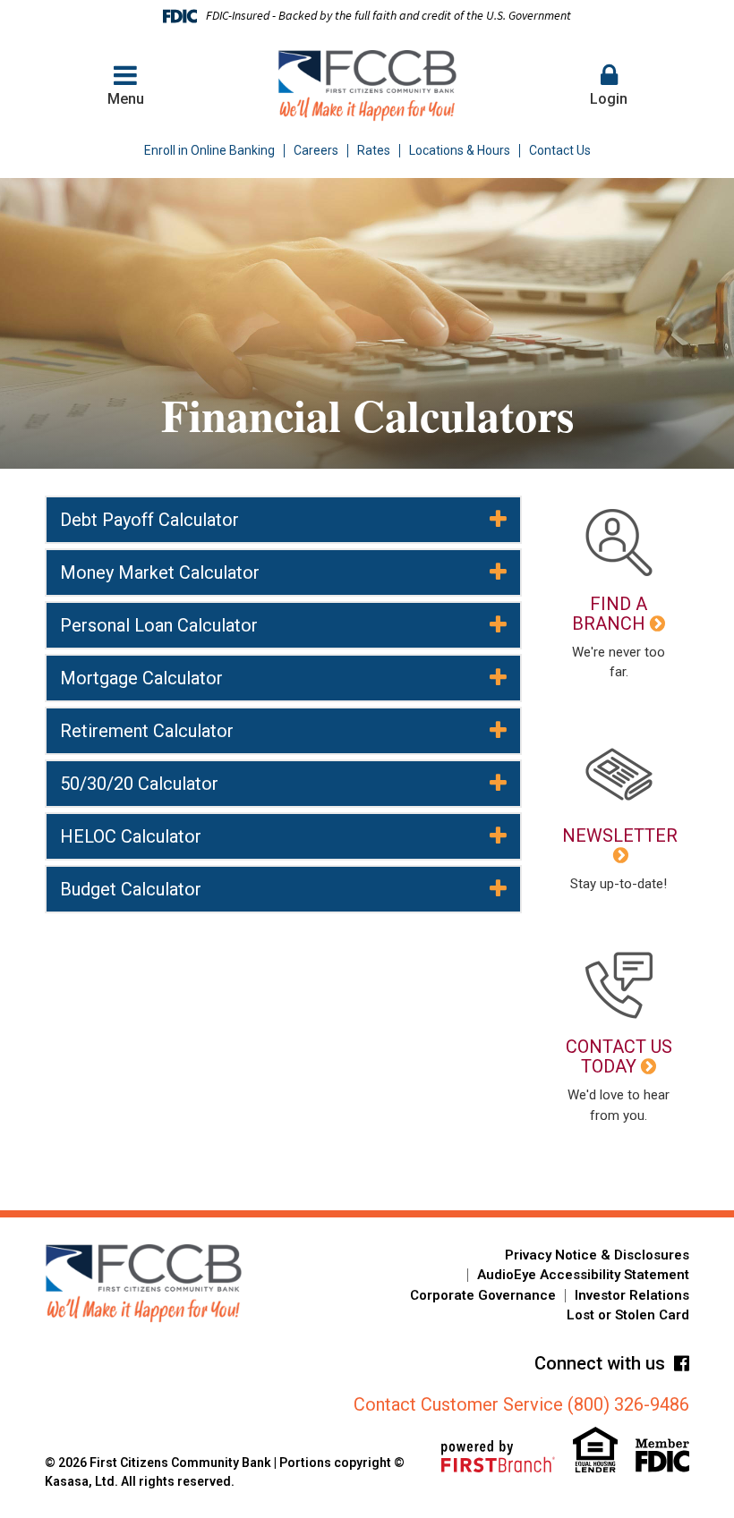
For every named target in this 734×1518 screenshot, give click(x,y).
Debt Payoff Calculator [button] (149, 519)
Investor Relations (632, 1295)
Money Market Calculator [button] (160, 572)
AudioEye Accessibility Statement (583, 1275)
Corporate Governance (483, 1295)
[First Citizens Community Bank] (367, 85)
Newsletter (620, 835)
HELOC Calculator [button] (130, 836)
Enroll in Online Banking (209, 150)
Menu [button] (125, 98)
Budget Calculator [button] (130, 889)
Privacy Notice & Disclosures (597, 1255)
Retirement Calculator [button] (147, 731)
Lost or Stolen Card (628, 1315)
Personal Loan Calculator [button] (159, 625)
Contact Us (560, 150)
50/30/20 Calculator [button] (139, 783)
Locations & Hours (459, 150)
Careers (316, 150)
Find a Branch (609, 613)
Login (608, 98)
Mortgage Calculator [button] (141, 678)
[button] (608, 86)
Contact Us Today (619, 1056)
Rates (373, 150)
